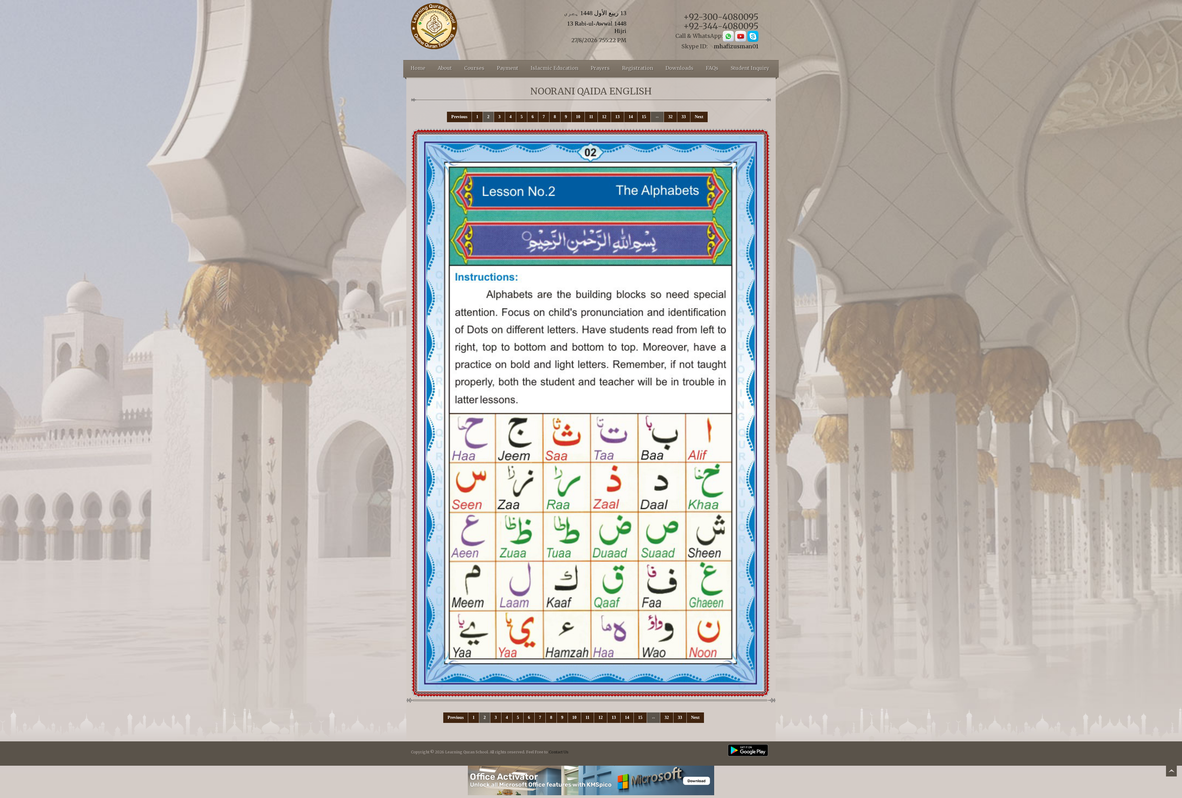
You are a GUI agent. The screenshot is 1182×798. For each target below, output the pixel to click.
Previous (459, 116)
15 (644, 116)
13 (617, 116)
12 (604, 116)
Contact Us (559, 752)
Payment (507, 68)
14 (631, 116)
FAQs (712, 68)
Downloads (679, 68)
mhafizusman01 (736, 46)
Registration (637, 68)
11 (591, 116)
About (445, 68)
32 (670, 116)
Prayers (600, 68)
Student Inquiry (750, 68)
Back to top (1171, 772)
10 (578, 116)
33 (683, 116)
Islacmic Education (554, 68)
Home (418, 68)
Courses (474, 68)
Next (699, 116)
